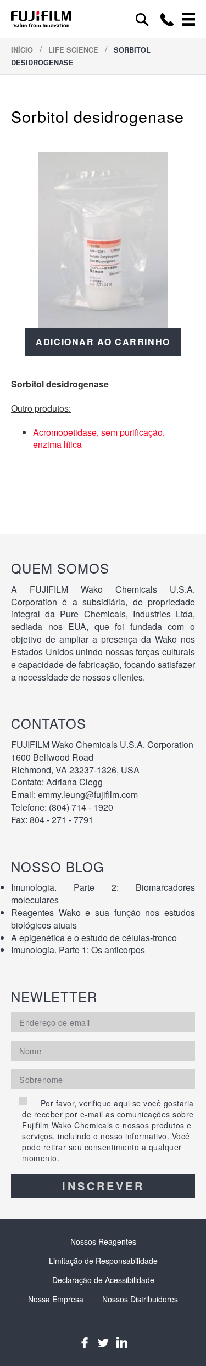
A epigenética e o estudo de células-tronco (94, 937)
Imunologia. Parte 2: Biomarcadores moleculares (103, 893)
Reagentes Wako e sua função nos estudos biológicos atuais (103, 918)
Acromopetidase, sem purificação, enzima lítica (99, 438)
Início (23, 50)
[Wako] (41, 18)
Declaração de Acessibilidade (103, 1279)
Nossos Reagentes (103, 1241)
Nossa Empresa (55, 1299)
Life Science (74, 50)
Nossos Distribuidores (140, 1299)
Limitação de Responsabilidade (103, 1260)
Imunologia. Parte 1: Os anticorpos (78, 949)
